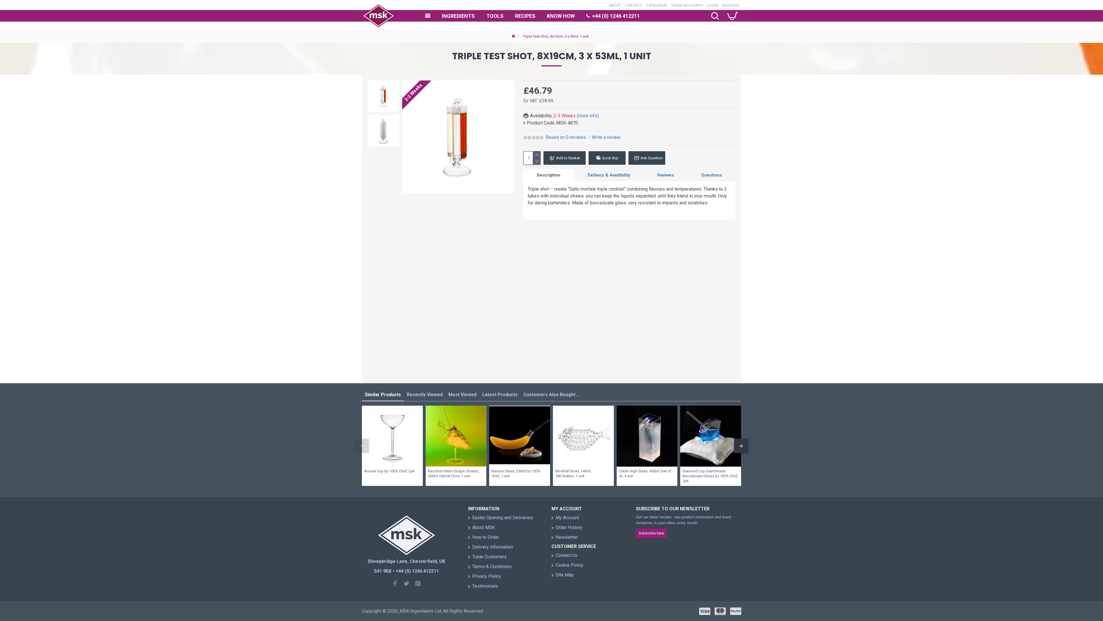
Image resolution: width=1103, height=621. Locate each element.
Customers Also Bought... (551, 394)
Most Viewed (462, 394)
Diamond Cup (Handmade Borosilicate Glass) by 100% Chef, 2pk (710, 476)
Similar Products (383, 394)
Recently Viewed (425, 394)
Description (548, 175)
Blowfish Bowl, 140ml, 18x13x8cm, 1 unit (573, 473)
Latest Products (500, 394)
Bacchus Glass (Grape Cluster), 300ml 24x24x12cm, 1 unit (453, 473)
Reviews (665, 175)
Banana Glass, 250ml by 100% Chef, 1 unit (516, 473)
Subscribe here (651, 533)
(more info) (588, 115)
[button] (383, 82)
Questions (711, 175)
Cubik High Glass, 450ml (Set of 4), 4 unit (645, 473)
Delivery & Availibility (609, 175)
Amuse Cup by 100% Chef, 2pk (389, 471)
